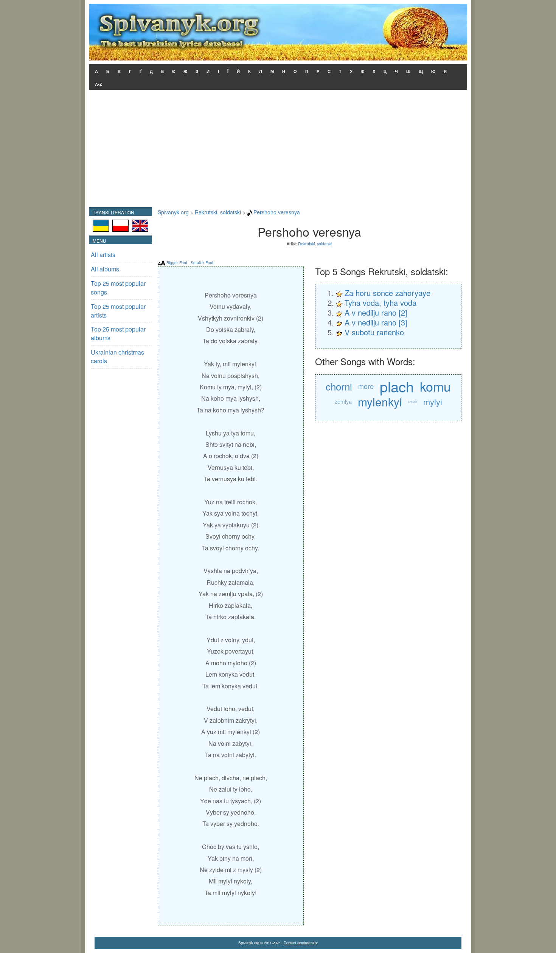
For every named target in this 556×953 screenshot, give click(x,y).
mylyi (432, 402)
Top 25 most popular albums (118, 333)
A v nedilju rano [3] (376, 322)
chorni (339, 386)
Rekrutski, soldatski (218, 212)
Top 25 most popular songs (118, 287)
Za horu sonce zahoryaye (387, 292)
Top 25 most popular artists (118, 310)
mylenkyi (380, 401)
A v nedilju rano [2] (376, 312)
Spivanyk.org (173, 212)
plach (397, 386)
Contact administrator (301, 942)
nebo (412, 401)
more (366, 386)
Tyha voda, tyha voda (380, 302)
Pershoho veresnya (276, 212)
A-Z (98, 84)
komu (435, 386)
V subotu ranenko (374, 332)
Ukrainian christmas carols (117, 356)
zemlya (343, 401)
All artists (103, 254)
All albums (105, 269)
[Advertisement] (278, 150)
